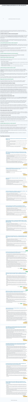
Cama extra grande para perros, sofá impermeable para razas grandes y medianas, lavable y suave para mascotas (16, 308)
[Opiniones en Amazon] (3, 172)
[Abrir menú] (26, 2)
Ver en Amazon (25, 148)
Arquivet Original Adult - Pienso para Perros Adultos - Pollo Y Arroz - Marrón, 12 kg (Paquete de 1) (16, 178)
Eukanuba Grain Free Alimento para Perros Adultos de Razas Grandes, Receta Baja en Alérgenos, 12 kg (16, 139)
